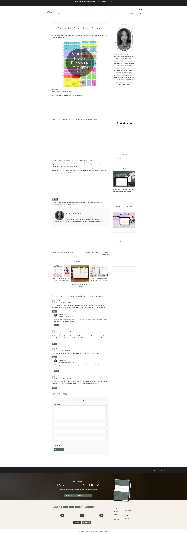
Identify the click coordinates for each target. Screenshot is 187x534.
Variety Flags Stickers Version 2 (62, 91)
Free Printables (74, 23)
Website (56, 436)
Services (116, 514)
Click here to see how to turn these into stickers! (74, 119)
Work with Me (118, 517)
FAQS (126, 515)
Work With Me (104, 10)
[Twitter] (127, 123)
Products (128, 513)
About (59, 13)
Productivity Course (90, 10)
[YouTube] (121, 123)
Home (54, 23)
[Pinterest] (131, 123)
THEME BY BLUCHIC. (104, 531)
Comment (57, 404)
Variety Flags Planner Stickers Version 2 (80, 27)
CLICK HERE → (109, 1)
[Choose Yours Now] (124, 227)
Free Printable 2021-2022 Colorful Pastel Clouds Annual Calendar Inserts (61, 280)
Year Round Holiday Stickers (63, 252)
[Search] (141, 13)
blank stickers (77, 95)
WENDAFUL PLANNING (90, 531)
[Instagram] (132, 10)
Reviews (127, 518)
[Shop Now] (124, 179)
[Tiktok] (139, 10)
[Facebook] (124, 123)
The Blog (128, 510)
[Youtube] (142, 10)
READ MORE (126, 84)
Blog (59, 10)
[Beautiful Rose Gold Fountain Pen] (82, 520)
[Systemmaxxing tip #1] (62, 520)
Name (56, 422)
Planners (66, 23)
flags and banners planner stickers (83, 35)
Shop (79, 10)
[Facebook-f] (137, 10)
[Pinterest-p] (134, 10)
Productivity (60, 23)
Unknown (58, 348)
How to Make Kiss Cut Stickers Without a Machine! (75, 160)
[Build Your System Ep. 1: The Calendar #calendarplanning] (101, 520)
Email (56, 429)
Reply (54, 311)
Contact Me (114, 10)
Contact (117, 519)
